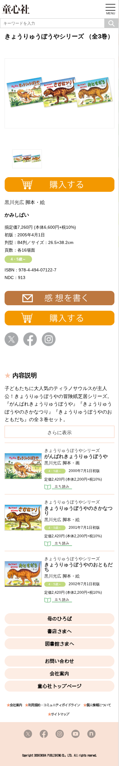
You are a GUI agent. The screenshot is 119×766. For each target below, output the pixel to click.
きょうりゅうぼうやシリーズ (72, 450)
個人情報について (98, 705)
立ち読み (58, 488)
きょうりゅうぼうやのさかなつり (78, 511)
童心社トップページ (59, 686)
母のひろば (59, 618)
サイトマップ (60, 714)
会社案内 (59, 673)
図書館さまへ (59, 643)
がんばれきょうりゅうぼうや (76, 456)
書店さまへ (59, 631)
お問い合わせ (59, 661)
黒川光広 (14, 202)
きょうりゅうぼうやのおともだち (78, 567)
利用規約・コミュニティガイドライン (54, 705)
